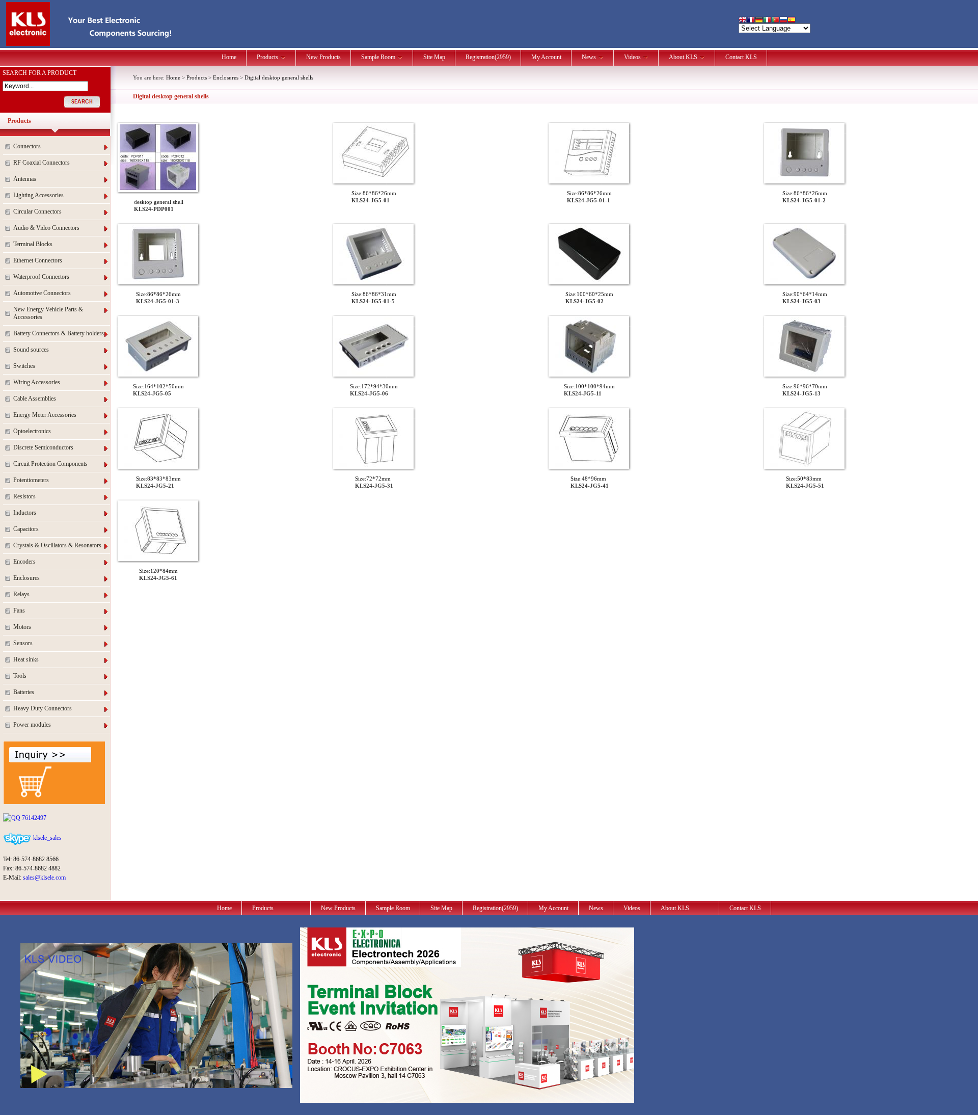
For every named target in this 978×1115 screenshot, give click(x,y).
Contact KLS (741, 57)
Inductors (24, 512)
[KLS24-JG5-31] (373, 464)
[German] (759, 20)
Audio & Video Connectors (46, 227)
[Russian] (783, 20)
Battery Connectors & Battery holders (58, 333)
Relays (21, 594)
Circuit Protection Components (50, 463)
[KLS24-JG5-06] (373, 372)
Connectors (27, 146)
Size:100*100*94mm (589, 386)
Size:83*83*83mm (158, 478)
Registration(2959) (488, 57)
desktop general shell (158, 202)
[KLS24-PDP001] (158, 188)
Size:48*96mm (588, 478)
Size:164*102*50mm (158, 386)
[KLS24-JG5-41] (589, 464)
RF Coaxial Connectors (41, 162)
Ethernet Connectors (37, 260)
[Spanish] (791, 20)
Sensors (23, 643)
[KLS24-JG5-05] (158, 372)
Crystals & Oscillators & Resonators (57, 545)
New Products (323, 57)
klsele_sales (47, 837)
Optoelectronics (32, 431)
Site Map (434, 57)
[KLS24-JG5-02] (589, 280)
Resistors (24, 496)
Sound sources (31, 349)
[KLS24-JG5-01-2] (804, 179)
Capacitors (26, 529)
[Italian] (767, 20)
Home (229, 57)
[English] (743, 20)
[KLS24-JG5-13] (804, 372)
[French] (751, 20)
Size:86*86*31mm (373, 294)
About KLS (683, 57)
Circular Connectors (37, 211)
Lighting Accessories (38, 195)
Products (267, 57)
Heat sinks (26, 659)
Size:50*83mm (804, 478)
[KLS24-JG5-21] (158, 464)
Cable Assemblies (34, 398)
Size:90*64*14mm (804, 294)
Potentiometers (31, 480)
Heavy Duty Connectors (42, 708)
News (589, 57)
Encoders (24, 561)
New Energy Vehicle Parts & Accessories (48, 313)
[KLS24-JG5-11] (589, 372)
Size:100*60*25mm (589, 294)
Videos (632, 57)
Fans (19, 610)
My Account (546, 57)
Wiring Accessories (36, 382)
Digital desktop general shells (278, 77)
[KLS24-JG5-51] (804, 464)
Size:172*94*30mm (374, 386)
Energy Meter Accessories (44, 414)
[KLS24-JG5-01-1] (589, 179)
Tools (19, 675)
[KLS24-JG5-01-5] (373, 280)
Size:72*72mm (373, 478)
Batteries (23, 692)
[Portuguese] (775, 20)
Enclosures (26, 577)
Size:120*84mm (158, 571)
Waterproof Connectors (41, 276)
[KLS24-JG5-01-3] (158, 280)
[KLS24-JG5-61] (158, 557)
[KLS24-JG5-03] (804, 280)
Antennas (24, 178)
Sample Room (378, 57)
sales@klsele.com (44, 877)
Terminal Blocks (32, 244)
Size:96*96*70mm (804, 386)
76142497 (33, 817)
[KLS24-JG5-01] (373, 179)
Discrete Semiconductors (43, 447)
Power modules (32, 724)
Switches (24, 365)
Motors (22, 626)
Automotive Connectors (42, 293)
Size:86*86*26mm (373, 193)
